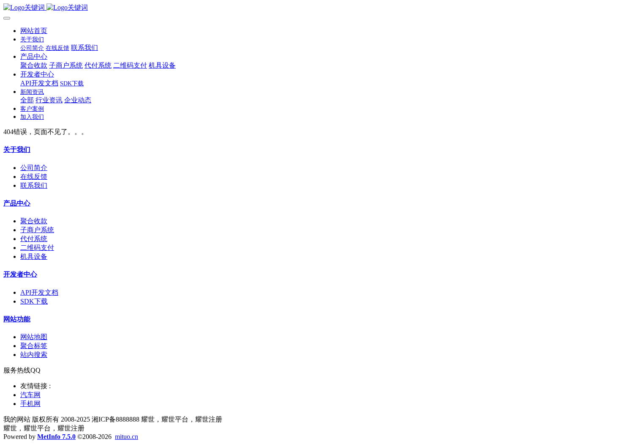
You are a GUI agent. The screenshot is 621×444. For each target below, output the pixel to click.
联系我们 (33, 185)
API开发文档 (39, 292)
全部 (27, 100)
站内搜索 (33, 354)
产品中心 (16, 203)
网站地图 (33, 336)
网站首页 (33, 30)
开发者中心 (20, 274)
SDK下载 (34, 301)
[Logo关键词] (310, 7)
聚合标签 (33, 345)
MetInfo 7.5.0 (56, 436)
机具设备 (33, 256)
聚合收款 (33, 221)
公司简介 (33, 167)
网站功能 (16, 319)
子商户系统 (37, 229)
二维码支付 (37, 247)
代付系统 (33, 238)
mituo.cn (126, 436)
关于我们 (16, 149)
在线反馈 (33, 176)
